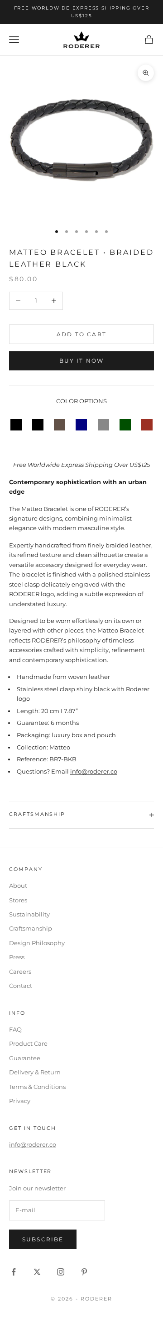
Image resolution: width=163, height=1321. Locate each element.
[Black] (16, 424)
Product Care (28, 1043)
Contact (20, 985)
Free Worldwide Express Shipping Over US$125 (81, 464)
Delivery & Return (35, 1072)
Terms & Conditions (37, 1086)
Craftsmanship (30, 928)
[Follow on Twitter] (37, 1271)
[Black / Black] (37, 424)
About (18, 885)
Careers (20, 971)
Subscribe (42, 1239)
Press (16, 957)
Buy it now (81, 360)
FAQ (15, 1029)
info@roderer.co (93, 771)
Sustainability (29, 914)
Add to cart (81, 334)
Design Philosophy (37, 942)
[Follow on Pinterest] (84, 1271)
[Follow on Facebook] (13, 1271)
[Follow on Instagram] (60, 1271)
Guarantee (24, 1058)
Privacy (19, 1100)
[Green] (125, 424)
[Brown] (59, 424)
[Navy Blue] (81, 424)
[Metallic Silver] (103, 424)
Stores (18, 900)
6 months (65, 722)
